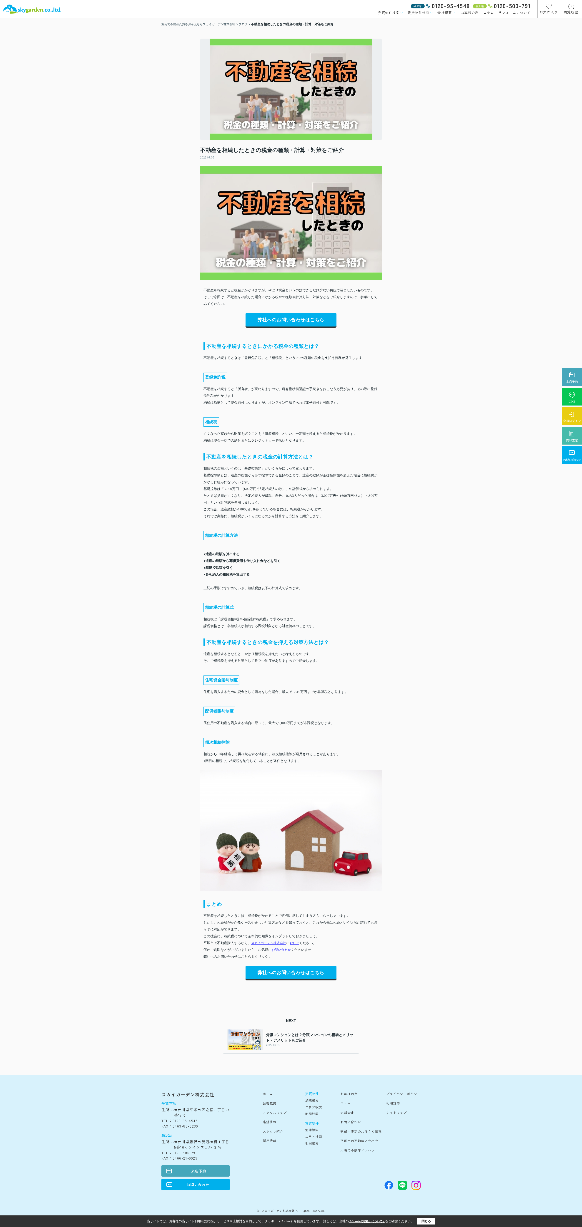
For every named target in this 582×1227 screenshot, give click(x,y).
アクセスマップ (275, 1112)
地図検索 (312, 1113)
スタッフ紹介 (273, 1131)
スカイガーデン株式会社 (268, 943)
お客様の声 (470, 12)
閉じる (426, 1221)
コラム (488, 12)
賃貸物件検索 (418, 12)
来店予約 (198, 1171)
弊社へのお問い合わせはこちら (291, 319)
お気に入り (548, 12)
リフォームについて (514, 12)
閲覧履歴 (571, 12)
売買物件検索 (388, 12)
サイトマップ (396, 1112)
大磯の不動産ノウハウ (357, 1150)
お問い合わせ (281, 950)
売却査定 (347, 1112)
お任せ (294, 943)
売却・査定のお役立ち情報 (360, 1131)
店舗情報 (269, 1122)
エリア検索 (313, 1107)
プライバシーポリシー (403, 1093)
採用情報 (269, 1140)
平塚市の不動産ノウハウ (359, 1140)
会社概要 (444, 12)
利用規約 (393, 1103)
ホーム (268, 1093)
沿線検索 (312, 1100)
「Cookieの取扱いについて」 (367, 1221)
